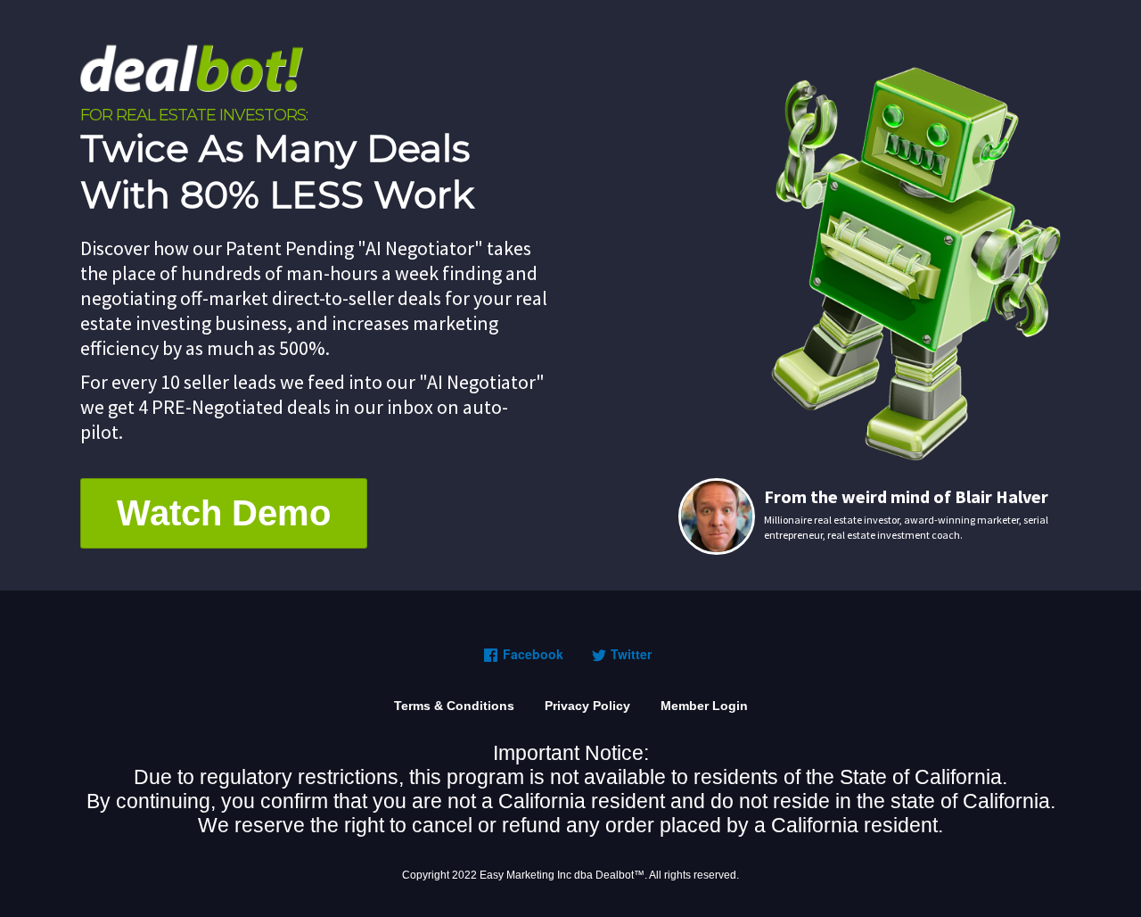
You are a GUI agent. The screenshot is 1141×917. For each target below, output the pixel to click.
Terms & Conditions (454, 705)
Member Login (704, 705)
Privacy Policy (587, 705)
